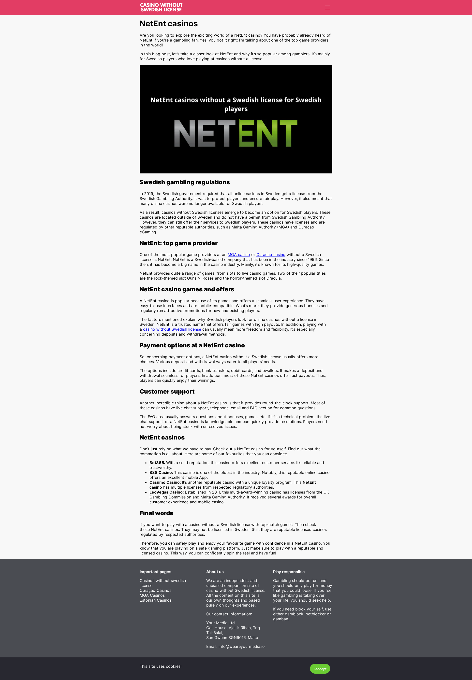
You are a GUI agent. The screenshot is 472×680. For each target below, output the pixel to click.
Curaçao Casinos (155, 590)
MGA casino (239, 254)
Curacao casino (270, 254)
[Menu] (327, 7)
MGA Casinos (152, 595)
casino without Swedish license (172, 329)
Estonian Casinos (156, 600)
